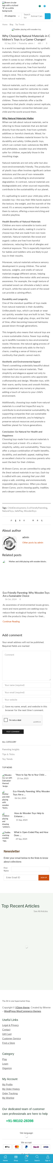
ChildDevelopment (17, 508)
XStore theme (22, 1007)
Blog (11, 25)
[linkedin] (33, 520)
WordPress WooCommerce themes (22, 1011)
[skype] (41, 520)
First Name (6, 869)
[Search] (48, 16)
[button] (40, 7)
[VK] (20, 520)
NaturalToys (8, 511)
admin (30, 44)
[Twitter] (12, 520)
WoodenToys (30, 511)
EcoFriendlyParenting (37, 508)
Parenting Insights (10, 749)
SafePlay (19, 511)
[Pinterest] (24, 520)
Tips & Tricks (8, 754)
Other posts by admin (32, 543)
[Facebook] (16, 520)
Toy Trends (19, 25)
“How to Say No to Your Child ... (30, 775)
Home (5, 25)
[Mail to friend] (28, 520)
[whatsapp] (37, 520)
